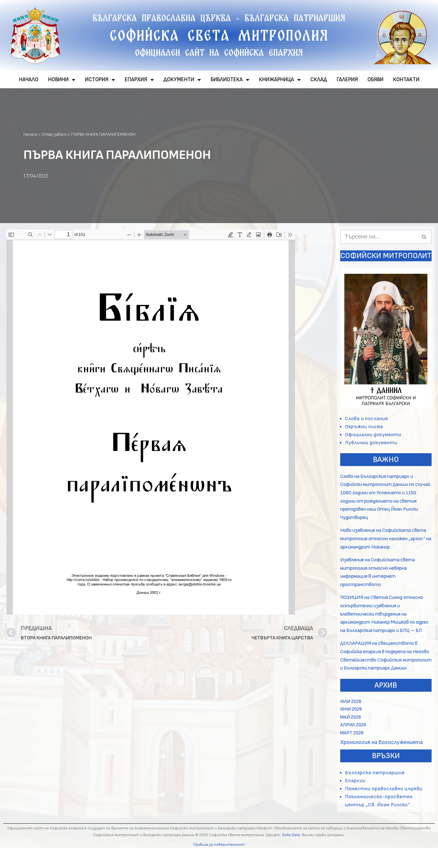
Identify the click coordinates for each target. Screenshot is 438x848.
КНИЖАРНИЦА (276, 79)
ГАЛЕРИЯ (347, 79)
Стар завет (54, 134)
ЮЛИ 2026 (350, 701)
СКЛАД (318, 79)
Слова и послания (366, 419)
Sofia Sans (291, 835)
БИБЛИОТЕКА (227, 79)
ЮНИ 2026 (351, 709)
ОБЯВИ (375, 79)
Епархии (355, 781)
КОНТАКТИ (406, 79)
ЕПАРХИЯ (136, 79)
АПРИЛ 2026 (353, 725)
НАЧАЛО (28, 79)
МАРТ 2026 (352, 733)
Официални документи (373, 435)
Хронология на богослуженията (381, 742)
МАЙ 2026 (350, 717)
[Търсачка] (424, 236)
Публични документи (371, 443)
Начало (30, 134)
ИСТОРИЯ (96, 79)
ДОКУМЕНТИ (179, 79)
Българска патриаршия (375, 773)
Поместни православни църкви (384, 789)
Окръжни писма (364, 427)
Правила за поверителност (219, 844)
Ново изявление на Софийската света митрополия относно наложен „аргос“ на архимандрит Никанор (385, 538)
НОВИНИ (58, 79)
